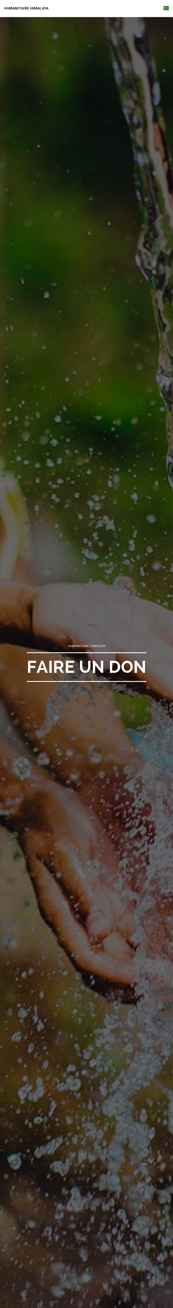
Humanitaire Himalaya (26, 8)
